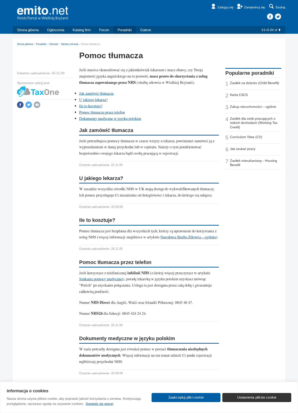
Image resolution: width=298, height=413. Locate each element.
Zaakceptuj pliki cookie (186, 397)
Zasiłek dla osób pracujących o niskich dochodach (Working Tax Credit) (254, 123)
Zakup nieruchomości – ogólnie (253, 106)
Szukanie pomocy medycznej (101, 278)
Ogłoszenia (55, 30)
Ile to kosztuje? (90, 105)
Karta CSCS (239, 95)
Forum (104, 30)
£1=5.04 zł (269, 30)
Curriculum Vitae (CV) (246, 137)
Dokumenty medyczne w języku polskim (110, 118)
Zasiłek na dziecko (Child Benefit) (254, 83)
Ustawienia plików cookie (257, 397)
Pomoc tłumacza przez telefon (102, 112)
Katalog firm (82, 30)
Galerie (145, 30)
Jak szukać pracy (242, 149)
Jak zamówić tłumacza (96, 93)
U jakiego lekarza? (93, 99)
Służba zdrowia (69, 44)
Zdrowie (53, 44)
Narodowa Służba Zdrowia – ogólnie (188, 237)
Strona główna (28, 30)
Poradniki (125, 30)
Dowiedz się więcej (99, 404)
